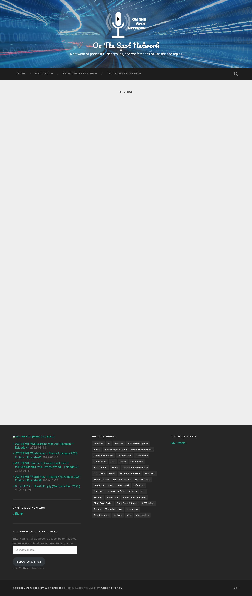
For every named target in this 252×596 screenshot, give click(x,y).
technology (132, 509)
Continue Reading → (188, 237)
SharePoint (112, 497)
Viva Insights (142, 515)
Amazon (119, 443)
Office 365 (139, 485)
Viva (129, 515)
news (111, 485)
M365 (112, 473)
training (118, 515)
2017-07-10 (30, 399)
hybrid (115, 467)
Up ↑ (236, 588)
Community (142, 455)
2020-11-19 (30, 229)
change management (141, 449)
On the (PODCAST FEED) (38, 436)
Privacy (133, 491)
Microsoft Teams (122, 479)
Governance (136, 461)
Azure (97, 449)
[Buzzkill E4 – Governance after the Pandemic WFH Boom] (126, 148)
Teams (97, 509)
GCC (113, 461)
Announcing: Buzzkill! (196, 112)
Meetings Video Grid (130, 473)
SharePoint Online (103, 503)
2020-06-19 (108, 216)
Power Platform (116, 491)
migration (99, 485)
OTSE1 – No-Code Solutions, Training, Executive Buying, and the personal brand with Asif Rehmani (47, 282)
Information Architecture (135, 467)
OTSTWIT (99, 491)
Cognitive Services (103, 455)
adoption (98, 443)
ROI (143, 491)
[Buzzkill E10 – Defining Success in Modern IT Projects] (48, 150)
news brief (123, 485)
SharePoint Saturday (127, 503)
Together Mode (102, 515)
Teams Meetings (113, 509)
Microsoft (150, 473)
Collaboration (124, 455)
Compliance (100, 461)
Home (21, 73)
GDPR (123, 461)
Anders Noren (111, 588)
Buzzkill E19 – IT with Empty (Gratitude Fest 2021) (47, 486)
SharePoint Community (134, 497)
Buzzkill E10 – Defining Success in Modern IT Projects (42, 117)
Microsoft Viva (142, 479)
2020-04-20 (185, 252)
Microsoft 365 (101, 479)
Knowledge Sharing (78, 73)
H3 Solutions (100, 467)
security (98, 497)
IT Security (99, 473)
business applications (116, 449)
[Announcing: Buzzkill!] (203, 153)
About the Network (122, 73)
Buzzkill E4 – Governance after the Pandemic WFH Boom (122, 117)
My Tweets (178, 443)
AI (109, 443)
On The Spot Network (126, 45)
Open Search (236, 74)
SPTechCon (148, 503)
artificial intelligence (138, 443)
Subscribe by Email (29, 561)
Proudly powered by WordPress (37, 588)
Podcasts (42, 73)
